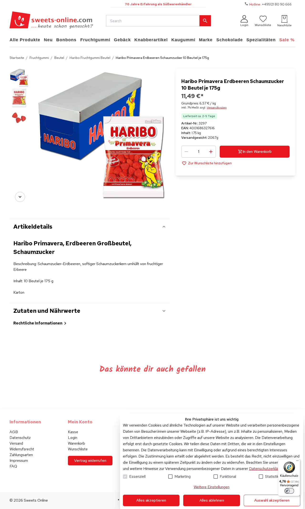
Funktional (228, 476)
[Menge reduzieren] (186, 151)
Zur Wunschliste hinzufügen (210, 163)
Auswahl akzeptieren (272, 500)
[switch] (289, 491)
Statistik (272, 476)
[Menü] (297, 462)
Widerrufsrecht (22, 449)
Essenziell (137, 476)
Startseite (17, 58)
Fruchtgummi (39, 58)
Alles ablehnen (211, 500)
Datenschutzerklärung (267, 468)
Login (72, 437)
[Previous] (20, 75)
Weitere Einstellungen (211, 486)
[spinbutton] (198, 151)
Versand (16, 443)
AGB (14, 431)
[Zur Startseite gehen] (51, 20)
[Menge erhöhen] (211, 151)
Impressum (19, 460)
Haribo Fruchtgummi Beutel (90, 58)
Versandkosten (217, 107)
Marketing (182, 476)
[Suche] (205, 20)
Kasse (73, 431)
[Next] (20, 197)
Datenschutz (20, 437)
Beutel (59, 58)
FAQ (13, 466)
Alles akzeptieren (151, 500)
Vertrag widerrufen (90, 460)
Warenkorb (76, 443)
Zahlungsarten (21, 454)
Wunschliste (78, 449)
